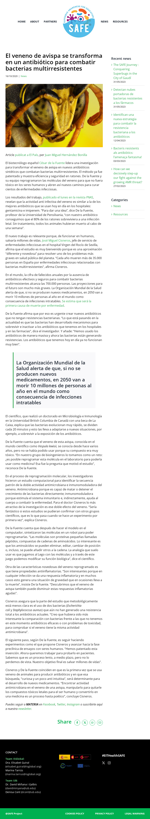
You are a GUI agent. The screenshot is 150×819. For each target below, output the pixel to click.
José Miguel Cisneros (56, 240)
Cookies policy (74, 813)
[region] (47, 790)
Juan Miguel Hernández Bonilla (66, 155)
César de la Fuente (52, 163)
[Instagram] (109, 762)
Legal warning (135, 813)
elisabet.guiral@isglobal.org (23, 766)
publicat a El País (26, 155)
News (24, 76)
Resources (120, 214)
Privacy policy (104, 813)
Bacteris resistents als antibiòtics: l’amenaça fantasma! (127, 152)
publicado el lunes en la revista (68, 197)
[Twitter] (103, 762)
